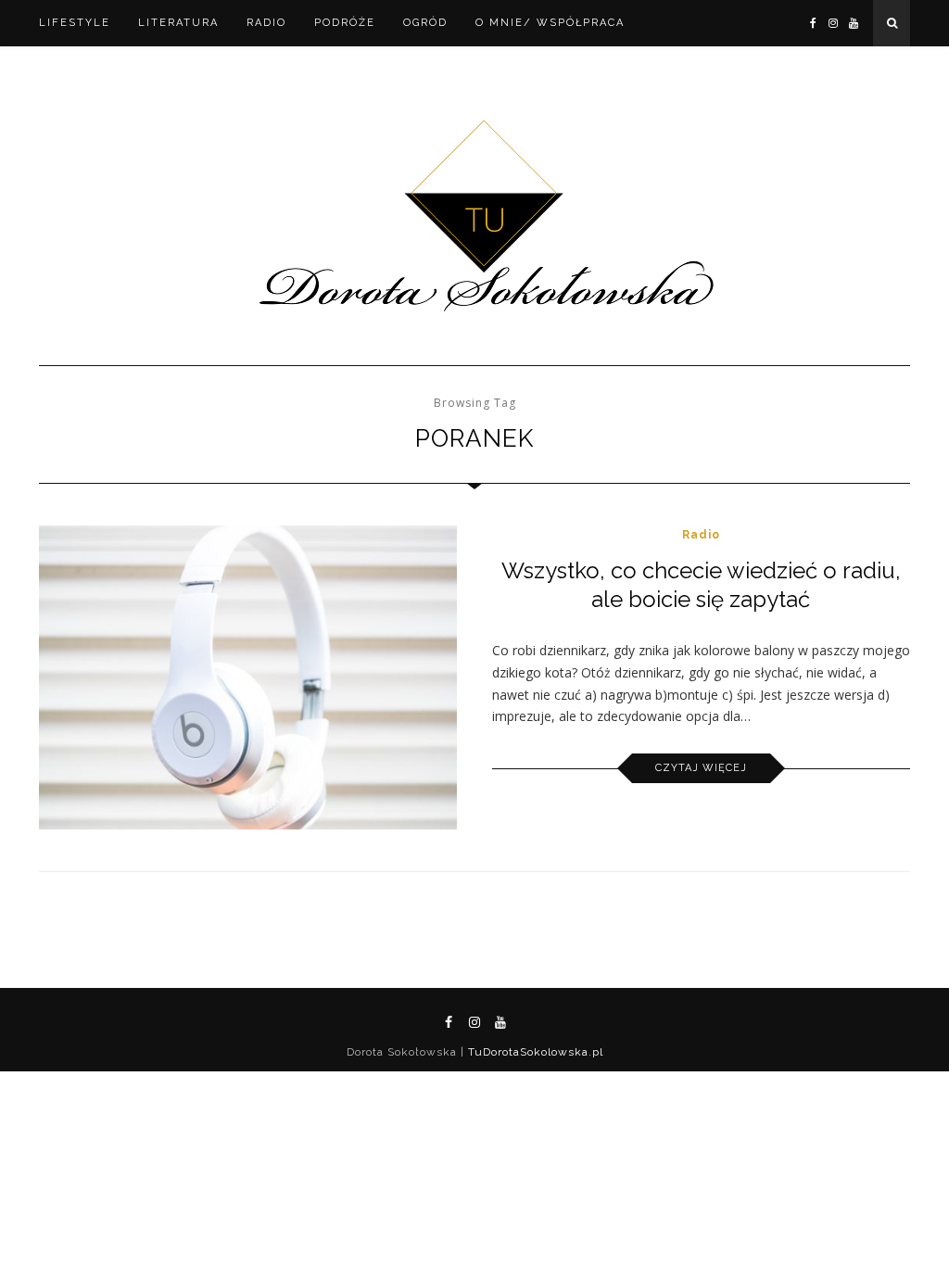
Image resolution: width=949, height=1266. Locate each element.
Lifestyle (74, 23)
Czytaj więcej (701, 768)
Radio (266, 23)
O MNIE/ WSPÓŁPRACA (550, 23)
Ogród (425, 23)
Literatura (178, 23)
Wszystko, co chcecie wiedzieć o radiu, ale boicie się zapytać (701, 585)
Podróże (344, 23)
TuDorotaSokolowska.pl (533, 1051)
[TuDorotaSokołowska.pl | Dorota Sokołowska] (475, 217)
